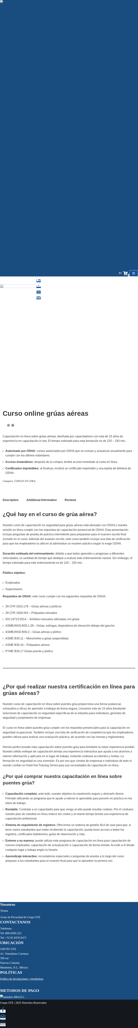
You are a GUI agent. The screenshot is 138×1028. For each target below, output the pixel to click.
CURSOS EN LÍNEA (25, 481)
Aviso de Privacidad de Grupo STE (20, 917)
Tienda (4, 910)
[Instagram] (38, 292)
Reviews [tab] (70, 500)
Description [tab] (11, 500)
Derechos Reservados (34, 1002)
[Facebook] (38, 280)
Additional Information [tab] (41, 500)
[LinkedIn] (38, 297)
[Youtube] (38, 286)
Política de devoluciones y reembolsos (21, 978)
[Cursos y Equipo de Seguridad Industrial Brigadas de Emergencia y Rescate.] (18, 288)
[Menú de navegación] (133, 273)
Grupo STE (6, 1002)
